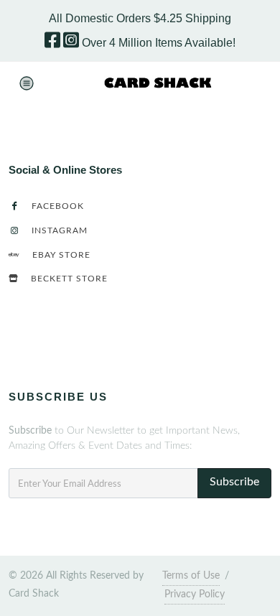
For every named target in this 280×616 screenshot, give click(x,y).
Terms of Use (191, 576)
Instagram (58, 231)
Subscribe (234, 481)
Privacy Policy (194, 594)
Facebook (56, 206)
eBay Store (59, 255)
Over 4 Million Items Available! (158, 43)
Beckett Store (68, 279)
